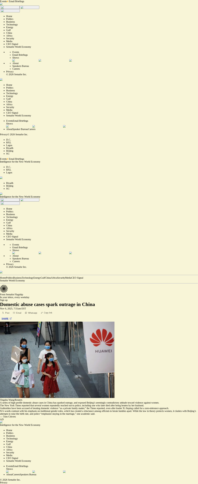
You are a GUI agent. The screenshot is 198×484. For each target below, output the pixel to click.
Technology (27, 277)
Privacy (10, 71)
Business (17, 277)
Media (68, 277)
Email (18, 313)
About (15, 63)
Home (3, 277)
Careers (16, 68)
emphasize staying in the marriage (57, 413)
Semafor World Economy (12, 280)
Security (61, 277)
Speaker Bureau (20, 129)
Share (5, 318)
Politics (9, 277)
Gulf (43, 277)
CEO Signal (77, 277)
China (48, 277)
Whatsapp (32, 313)
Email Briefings (16, 1)
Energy (37, 277)
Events (3, 1)
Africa (54, 277)
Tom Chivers (9, 416)
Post (7, 313)
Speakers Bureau (20, 66)
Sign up (4, 300)
